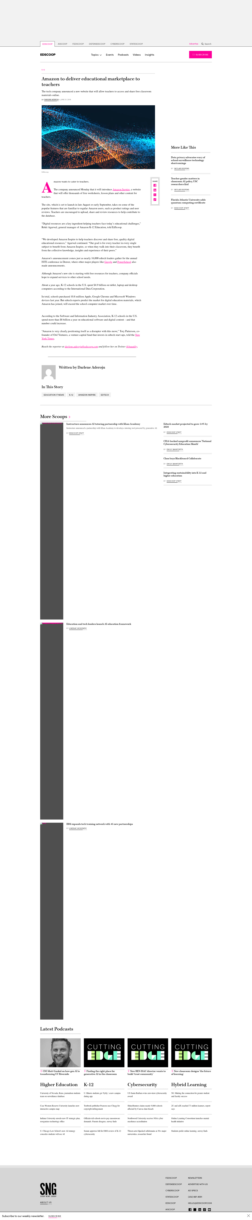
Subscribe (202, 54)
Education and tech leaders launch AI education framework (99, 624)
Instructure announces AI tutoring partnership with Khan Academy (103, 424)
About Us (46, 1202)
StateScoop (136, 43)
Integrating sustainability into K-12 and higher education (185, 474)
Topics (95, 54)
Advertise (193, 43)
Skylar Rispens (181, 168)
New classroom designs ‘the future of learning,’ (191, 1073)
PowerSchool (124, 262)
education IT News (54, 394)
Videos (137, 54)
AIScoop (62, 43)
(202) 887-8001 (195, 1196)
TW (194, 1209)
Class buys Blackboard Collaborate (182, 458)
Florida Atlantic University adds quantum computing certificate (188, 201)
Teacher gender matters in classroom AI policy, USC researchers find (185, 181)
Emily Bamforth (175, 449)
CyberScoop (117, 43)
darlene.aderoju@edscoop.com (81, 346)
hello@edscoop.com (200, 1203)
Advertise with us (198, 1184)
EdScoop (47, 44)
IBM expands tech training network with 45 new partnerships (99, 824)
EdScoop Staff (181, 208)
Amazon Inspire (121, 189)
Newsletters (195, 1177)
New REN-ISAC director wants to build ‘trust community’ (147, 1073)
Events (110, 54)
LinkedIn (200, 1209)
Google (108, 262)
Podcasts (123, 54)
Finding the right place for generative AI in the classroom (100, 1073)
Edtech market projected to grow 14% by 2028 (186, 425)
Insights (149, 54)
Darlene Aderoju (51, 100)
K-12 (71, 394)
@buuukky (131, 346)
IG (204, 1209)
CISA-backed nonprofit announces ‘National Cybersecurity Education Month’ (187, 443)
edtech (105, 394)
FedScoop (78, 43)
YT (209, 1209)
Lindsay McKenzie (78, 628)
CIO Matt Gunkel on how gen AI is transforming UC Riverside (60, 1073)
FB (189, 1209)
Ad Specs (193, 1190)
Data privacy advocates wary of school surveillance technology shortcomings (188, 160)
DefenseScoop (97, 43)
